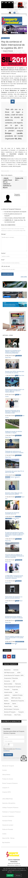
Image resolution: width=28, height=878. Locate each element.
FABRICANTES (18, 435)
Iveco (16, 692)
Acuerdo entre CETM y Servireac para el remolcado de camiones (14, 372)
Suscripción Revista (7, 820)
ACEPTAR (9, 875)
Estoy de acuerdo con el (12, 750)
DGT (14, 681)
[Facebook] (4, 656)
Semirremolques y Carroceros (11, 709)
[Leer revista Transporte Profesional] (15, 321)
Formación (6, 689)
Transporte (21, 712)
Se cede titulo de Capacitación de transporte (15, 211)
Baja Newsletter (6, 842)
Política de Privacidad (7, 829)
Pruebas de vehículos (7, 779)
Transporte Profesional (8, 51)
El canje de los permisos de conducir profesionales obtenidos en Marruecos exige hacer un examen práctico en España (14, 534)
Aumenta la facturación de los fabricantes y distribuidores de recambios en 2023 (12, 412)
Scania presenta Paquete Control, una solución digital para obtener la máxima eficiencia (14, 391)
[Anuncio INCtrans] (14, 25)
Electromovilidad (8, 684)
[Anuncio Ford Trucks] (14, 4)
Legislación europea (17, 695)
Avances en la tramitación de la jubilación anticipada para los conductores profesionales (13, 352)
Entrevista (18, 496)
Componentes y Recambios (11, 678)
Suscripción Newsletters (8, 816)
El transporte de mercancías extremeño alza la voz (12, 513)
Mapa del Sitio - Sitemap (8, 838)
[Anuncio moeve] (15, 304)
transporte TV (5, 787)
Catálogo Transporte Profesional (10, 807)
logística (6, 698)
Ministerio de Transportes (17, 700)
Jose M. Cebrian (15, 518)
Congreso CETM (6, 792)
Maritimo (6, 700)
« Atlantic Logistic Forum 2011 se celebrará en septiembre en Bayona (7, 182)
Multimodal (6, 703)
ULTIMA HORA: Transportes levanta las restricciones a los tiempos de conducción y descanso (14, 577)
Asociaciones (7, 670)
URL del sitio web (5, 266)
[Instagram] (13, 656)
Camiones (15, 670)
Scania (16, 706)
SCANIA (17, 394)
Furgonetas (15, 689)
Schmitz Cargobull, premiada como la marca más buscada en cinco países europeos (14, 638)
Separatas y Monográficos (8, 803)
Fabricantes (18, 684)
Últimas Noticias (6, 774)
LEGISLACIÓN (18, 355)
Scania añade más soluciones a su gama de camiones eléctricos (13, 597)
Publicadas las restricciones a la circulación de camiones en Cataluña (14, 451)
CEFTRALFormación (9, 672)
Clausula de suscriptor (7, 825)
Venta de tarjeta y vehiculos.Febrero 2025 (14, 218)
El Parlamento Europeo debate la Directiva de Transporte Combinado (14, 617)
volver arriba (24, 276)
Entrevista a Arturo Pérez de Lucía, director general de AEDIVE (13, 493)
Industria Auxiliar (8, 692)
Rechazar (18, 875)
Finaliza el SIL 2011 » (19, 179)
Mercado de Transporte (8, 766)
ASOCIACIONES (19, 415)
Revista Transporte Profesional (10, 783)
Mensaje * (3, 234)
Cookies (4, 833)
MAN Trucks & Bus (16, 698)
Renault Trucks (8, 706)
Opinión (14, 703)
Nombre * (3, 253)
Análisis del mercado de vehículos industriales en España (13, 432)
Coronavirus (7, 681)
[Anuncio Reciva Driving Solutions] (15, 284)
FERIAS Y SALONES (5, 38)
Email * (3, 260)
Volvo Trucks (17, 715)
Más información (16, 872)
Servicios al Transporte (9, 712)
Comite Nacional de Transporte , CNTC (13, 675)
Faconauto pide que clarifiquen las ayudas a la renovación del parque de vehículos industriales (14, 556)
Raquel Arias (8, 357)
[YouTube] (9, 656)
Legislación (7, 695)
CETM (17, 375)
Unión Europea (8, 715)
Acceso (11, 10)
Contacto (16, 10)
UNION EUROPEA (19, 620)
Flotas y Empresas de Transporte (12, 686)
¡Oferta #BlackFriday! (7, 798)
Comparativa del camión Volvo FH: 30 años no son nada (14, 471)
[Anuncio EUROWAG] (15, 295)
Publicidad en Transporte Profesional (11, 812)
